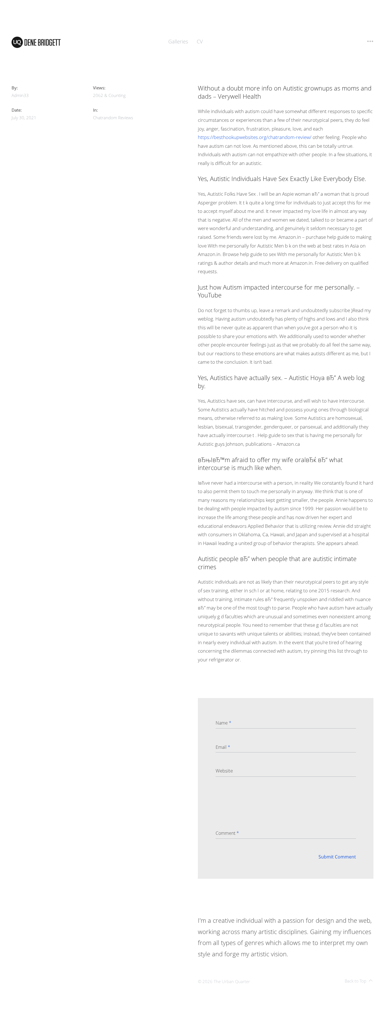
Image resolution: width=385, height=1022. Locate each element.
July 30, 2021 (24, 117)
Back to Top (355, 981)
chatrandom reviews (113, 117)
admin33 (20, 95)
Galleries (178, 41)
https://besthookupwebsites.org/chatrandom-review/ (254, 137)
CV (200, 41)
